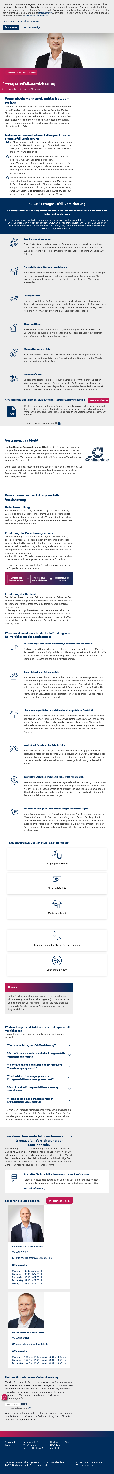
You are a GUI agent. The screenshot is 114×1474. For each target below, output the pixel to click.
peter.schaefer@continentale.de (32, 1344)
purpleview (24, 1408)
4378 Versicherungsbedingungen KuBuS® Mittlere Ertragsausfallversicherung (45, 399)
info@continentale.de (36, 1465)
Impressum (9, 20)
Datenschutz (45, 12)
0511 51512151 (22, 1252)
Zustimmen (11, 27)
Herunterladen (96, 400)
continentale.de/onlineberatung (21, 1419)
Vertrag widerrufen (86, 1465)
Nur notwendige (32, 27)
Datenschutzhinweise (28, 20)
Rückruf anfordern (33, 1188)
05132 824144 (22, 1338)
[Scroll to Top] (107, 1464)
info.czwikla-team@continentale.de (34, 1258)
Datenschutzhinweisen (36, 15)
